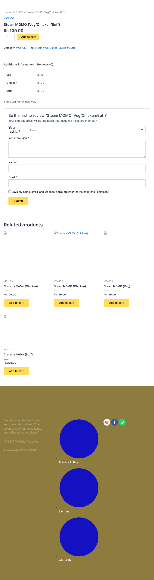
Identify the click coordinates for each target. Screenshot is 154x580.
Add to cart (28, 37)
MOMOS (18, 12)
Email (12, 177)
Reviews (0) (45, 64)
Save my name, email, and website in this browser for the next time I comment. (60, 191)
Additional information (19, 64)
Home (7, 12)
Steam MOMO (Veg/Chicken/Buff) (55, 47)
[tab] (19, 64)
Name (13, 162)
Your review (18, 138)
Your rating (14, 129)
